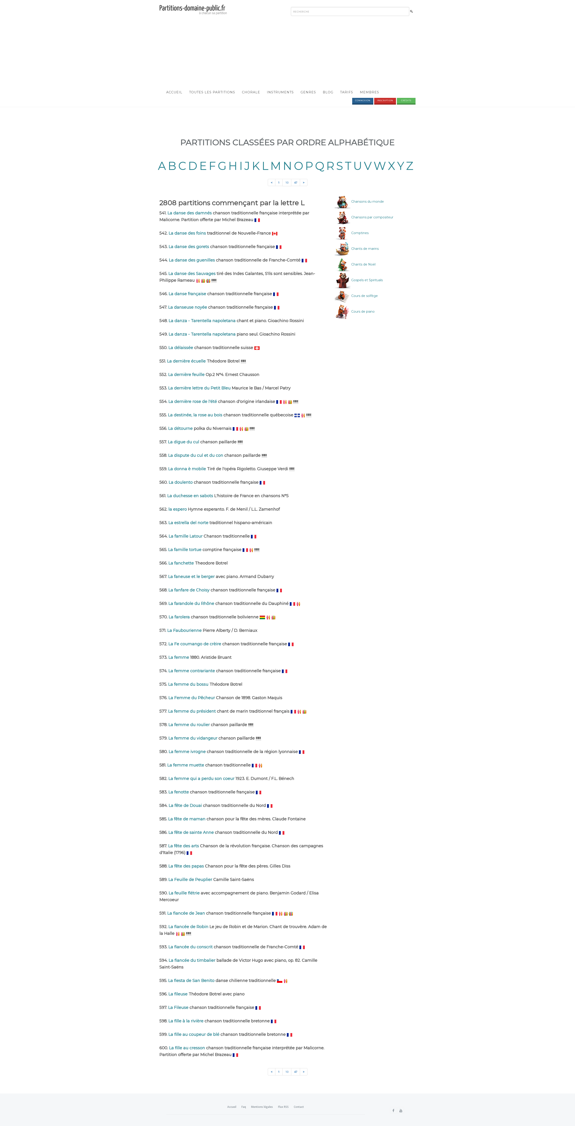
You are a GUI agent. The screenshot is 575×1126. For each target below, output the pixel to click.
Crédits (406, 100)
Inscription (385, 100)
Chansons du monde (367, 202)
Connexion (362, 100)
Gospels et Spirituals (366, 280)
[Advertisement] (287, 53)
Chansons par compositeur (371, 217)
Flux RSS (283, 1107)
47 (295, 182)
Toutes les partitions (212, 92)
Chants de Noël (363, 264)
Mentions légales (262, 1107)
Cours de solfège (364, 296)
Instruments (280, 92)
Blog (328, 92)
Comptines (359, 233)
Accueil (174, 92)
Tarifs (346, 92)
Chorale (251, 92)
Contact (299, 1107)
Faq (243, 1107)
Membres (369, 92)
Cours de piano (362, 311)
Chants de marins (364, 249)
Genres (308, 92)
